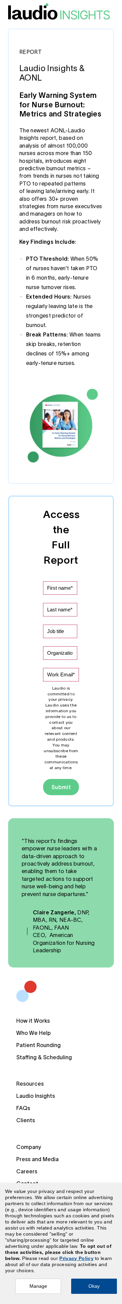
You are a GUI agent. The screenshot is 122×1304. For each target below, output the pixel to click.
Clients (25, 1120)
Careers (26, 1171)
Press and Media (37, 1159)
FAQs (23, 1108)
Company (28, 1147)
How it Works (33, 1020)
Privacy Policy (76, 1258)
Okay (94, 1286)
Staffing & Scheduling (44, 1057)
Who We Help (33, 1033)
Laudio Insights (35, 1096)
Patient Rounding (38, 1045)
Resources (30, 1083)
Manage (38, 1286)
